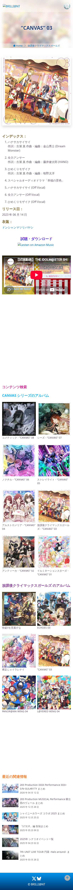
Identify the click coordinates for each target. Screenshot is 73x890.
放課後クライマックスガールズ (44, 45)
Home (19, 45)
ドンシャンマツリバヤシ (17, 227)
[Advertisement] (36, 339)
